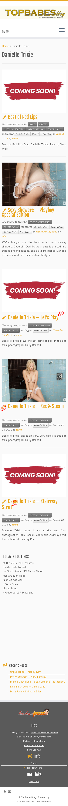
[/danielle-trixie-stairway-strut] (34, 475)
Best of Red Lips (22, 117)
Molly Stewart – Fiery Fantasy (28, 677)
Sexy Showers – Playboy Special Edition (28, 212)
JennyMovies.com (42, 736)
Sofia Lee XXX (34, 749)
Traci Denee (25, 232)
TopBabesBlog (28, 797)
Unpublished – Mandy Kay (25, 672)
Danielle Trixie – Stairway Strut (29, 504)
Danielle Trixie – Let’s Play (33, 317)
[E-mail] (8, 31)
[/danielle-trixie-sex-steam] (34, 380)
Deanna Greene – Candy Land (27, 686)
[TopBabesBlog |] (34, 13)
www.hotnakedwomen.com (44, 732)
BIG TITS (43, 124)
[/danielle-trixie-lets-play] (34, 290)
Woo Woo (46, 134)
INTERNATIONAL (35, 129)
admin (15, 138)
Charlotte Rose (41, 227)
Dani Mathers (57, 227)
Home (5, 46)
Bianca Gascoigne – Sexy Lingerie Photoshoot (37, 682)
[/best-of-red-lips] (34, 91)
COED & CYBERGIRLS (13, 129)
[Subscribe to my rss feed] (4, 31)
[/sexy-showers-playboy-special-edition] (34, 184)
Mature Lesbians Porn (34, 741)
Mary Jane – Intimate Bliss (26, 691)
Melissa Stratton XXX (34, 745)
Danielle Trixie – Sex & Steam (36, 406)
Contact (34, 763)
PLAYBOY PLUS (54, 129)
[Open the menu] (62, 30)
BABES (32, 124)
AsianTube (34, 781)
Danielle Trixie (22, 134)
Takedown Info (34, 767)
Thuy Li (35, 134)
